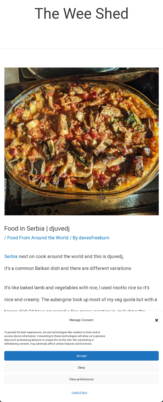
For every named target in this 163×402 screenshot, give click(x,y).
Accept (82, 356)
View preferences (81, 379)
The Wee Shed (81, 13)
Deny (81, 368)
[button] (157, 320)
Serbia (11, 256)
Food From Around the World (38, 237)
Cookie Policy (79, 392)
